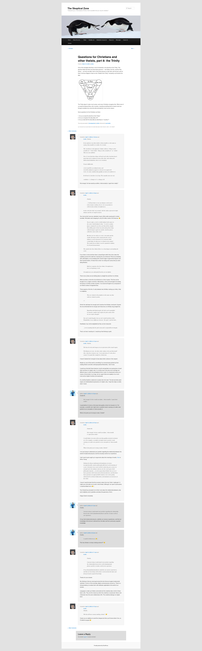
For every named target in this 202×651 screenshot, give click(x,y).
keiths (92, 64)
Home (69, 40)
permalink (108, 123)
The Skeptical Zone (78, 8)
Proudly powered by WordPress (101, 645)
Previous (70, 48)
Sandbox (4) (91, 40)
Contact (69, 43)
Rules (85, 40)
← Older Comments (72, 131)
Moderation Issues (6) (102, 40)
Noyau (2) (111, 40)
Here (118, 457)
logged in (85, 636)
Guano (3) (125, 40)
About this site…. (77, 40)
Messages (118, 40)
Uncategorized (92, 123)
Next (132, 48)
